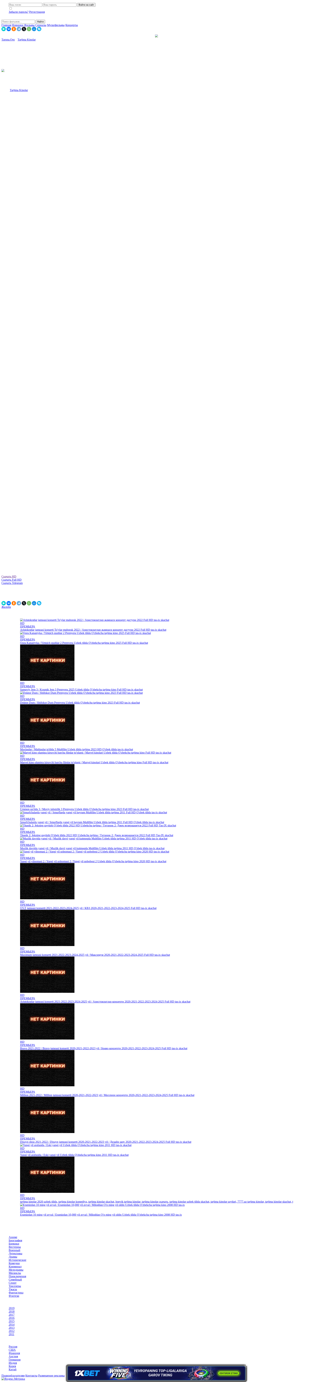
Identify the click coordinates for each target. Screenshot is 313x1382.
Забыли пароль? (18, 11)
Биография (15, 1240)
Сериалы (40, 25)
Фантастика (16, 1292)
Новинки (17, 25)
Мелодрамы (16, 1269)
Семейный (15, 1279)
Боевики (14, 1243)
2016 (11, 1317)
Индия (13, 1362)
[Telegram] (19, 29)
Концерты (71, 25)
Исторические (17, 1260)
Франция (14, 1353)
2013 (11, 1327)
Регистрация (37, 11)
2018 (11, 1311)
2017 (11, 1314)
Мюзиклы (15, 1273)
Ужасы (13, 1289)
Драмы (13, 1256)
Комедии (14, 1263)
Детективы (15, 1253)
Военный (14, 1250)
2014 (11, 1324)
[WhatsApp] (29, 29)
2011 (11, 1334)
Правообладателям (13, 1375)
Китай (12, 1369)
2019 (11, 1308)
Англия (13, 1356)
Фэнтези (14, 1295)
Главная (6, 25)
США (12, 1349)
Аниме (13, 1237)
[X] (24, 29)
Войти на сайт (86, 4)
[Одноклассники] (14, 29)
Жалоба (6, 606)
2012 (11, 1331)
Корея (12, 1366)
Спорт (12, 1282)
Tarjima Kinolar (19, 90)
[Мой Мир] (34, 29)
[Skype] (39, 29)
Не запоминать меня (25, 8)
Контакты (31, 1375)
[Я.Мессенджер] (3, 29)
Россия (13, 1346)
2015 (11, 1321)
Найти (40, 21)
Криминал (15, 1266)
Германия (14, 1359)
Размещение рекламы (51, 1375)
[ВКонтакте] (9, 29)
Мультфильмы (56, 25)
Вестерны (15, 1246)
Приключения (17, 1276)
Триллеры (15, 1286)
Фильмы (29, 25)
